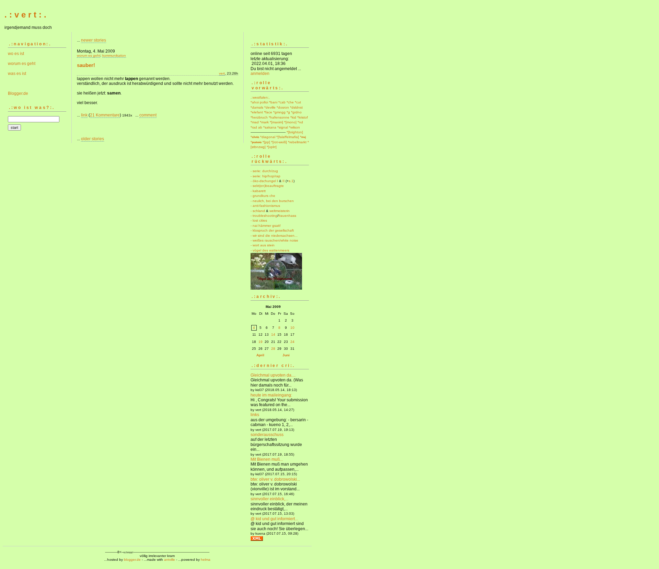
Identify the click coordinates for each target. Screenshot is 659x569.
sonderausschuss (267, 434)
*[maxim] (276, 122)
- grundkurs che (263, 196)
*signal (282, 127)
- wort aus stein (263, 245)
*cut (298, 102)
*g (288, 112)
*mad (255, 122)
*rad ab (256, 127)
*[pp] (266, 142)
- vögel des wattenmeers (270, 250)
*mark (264, 122)
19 (260, 342)
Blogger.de (18, 93)
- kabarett (258, 191)
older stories (92, 138)
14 (273, 334)
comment (148, 115)
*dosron (283, 107)
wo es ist (16, 53)
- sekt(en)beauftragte (267, 186)
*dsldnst (296, 107)
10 (292, 328)
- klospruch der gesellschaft (272, 230)
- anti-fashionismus (265, 206)
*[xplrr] (272, 147)
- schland (258, 211)
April (260, 355)
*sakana (269, 127)
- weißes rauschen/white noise (274, 240)
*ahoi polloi (259, 102)
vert (222, 73)
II (283, 181)
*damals (257, 107)
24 (292, 342)
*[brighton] (295, 132)
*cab (282, 102)
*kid (293, 117)
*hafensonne (279, 117)
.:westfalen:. (260, 97)
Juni (286, 355)
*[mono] (290, 122)
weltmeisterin (279, 211)
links (255, 414)
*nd (300, 122)
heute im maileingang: (271, 395)
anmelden (260, 73)
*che (290, 102)
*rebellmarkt (297, 142)
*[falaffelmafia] (287, 137)
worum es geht (21, 63)
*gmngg (279, 112)
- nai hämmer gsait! (266, 225)
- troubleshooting (264, 215)
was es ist (17, 73)
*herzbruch (259, 117)
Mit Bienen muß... (267, 459)
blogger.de (132, 559)
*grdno (296, 112)
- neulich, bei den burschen (272, 201)
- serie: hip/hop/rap (265, 176)
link (84, 115)
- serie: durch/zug (264, 171)
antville (169, 559)
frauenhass (287, 215)
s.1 (291, 181)
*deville (270, 107)
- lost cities (259, 220)
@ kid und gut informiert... (274, 518)
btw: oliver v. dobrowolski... (275, 479)
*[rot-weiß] (279, 142)
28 (273, 348)
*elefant (257, 112)
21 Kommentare (105, 115)
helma (205, 559)
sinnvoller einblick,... (269, 499)
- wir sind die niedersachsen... (274, 235)
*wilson (294, 127)
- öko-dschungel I (264, 181)
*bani (273, 102)
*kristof (302, 117)
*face (268, 112)
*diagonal (267, 137)
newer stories (93, 40)
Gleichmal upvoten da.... (273, 375)
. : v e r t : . (25, 14)
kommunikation (114, 55)
